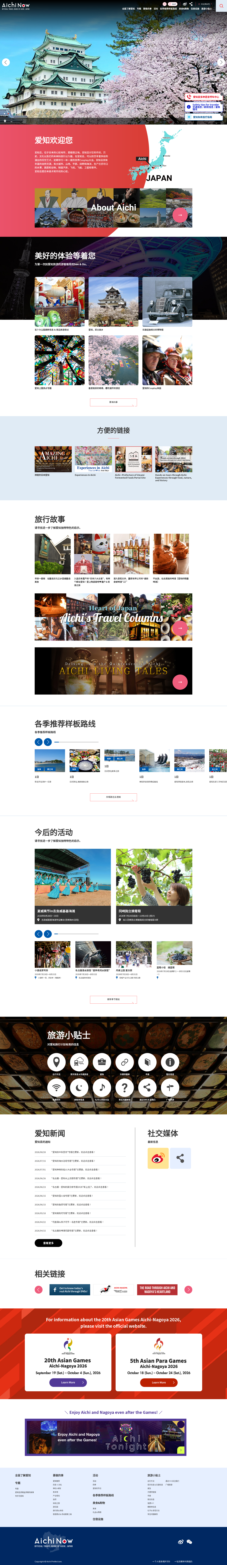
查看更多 (48, 1243)
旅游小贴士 (206, 8)
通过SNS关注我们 (172, 1481)
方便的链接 (152, 1492)
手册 (149, 1496)
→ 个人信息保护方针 (161, 1561)
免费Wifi (151, 1503)
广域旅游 (169, 1485)
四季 (94, 1485)
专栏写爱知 (19, 1496)
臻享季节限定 (113, 999)
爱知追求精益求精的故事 (24, 1492)
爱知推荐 (56, 1481)
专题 (139, 8)
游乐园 (55, 1507)
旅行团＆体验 (58, 1511)
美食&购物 (184, 8)
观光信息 (151, 1499)
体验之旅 (56, 1503)
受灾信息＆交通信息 (155, 1485)
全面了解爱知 (128, 8)
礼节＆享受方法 (153, 1511)
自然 (54, 1499)
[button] (4, 113)
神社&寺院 (57, 1488)
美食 (94, 1509)
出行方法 (151, 1481)
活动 (156, 8)
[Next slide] (221, 62)
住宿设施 (195, 8)
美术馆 (55, 1492)
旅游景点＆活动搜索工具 (62, 1514)
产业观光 (56, 1496)
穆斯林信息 (152, 1507)
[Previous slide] (6, 62)
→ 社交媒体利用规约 (183, 1561)
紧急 (149, 1488)
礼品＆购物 (97, 1512)
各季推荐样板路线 (168, 8)
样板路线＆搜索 (113, 796)
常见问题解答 (153, 1514)
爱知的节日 (97, 1488)
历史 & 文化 (57, 1485)
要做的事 (147, 8)
